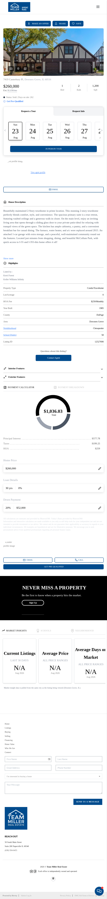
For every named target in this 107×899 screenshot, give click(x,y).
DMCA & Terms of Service (85, 896)
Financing (9, 740)
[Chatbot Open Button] (99, 891)
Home (7, 724)
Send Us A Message (87, 802)
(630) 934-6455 (11, 850)
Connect (8, 752)
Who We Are (10, 748)
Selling (7, 736)
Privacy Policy (65, 896)
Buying (7, 732)
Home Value (9, 744)
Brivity (14, 896)
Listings (8, 728)
